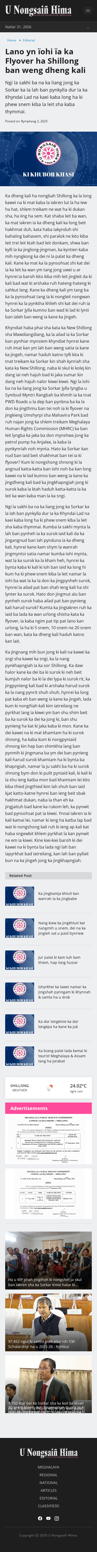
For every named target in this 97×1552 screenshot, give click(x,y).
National (49, 1482)
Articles (49, 1490)
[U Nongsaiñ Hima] (38, 10)
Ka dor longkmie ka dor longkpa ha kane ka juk (58, 1024)
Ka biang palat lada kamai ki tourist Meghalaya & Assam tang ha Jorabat (62, 1055)
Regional (48, 1474)
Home (11, 40)
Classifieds (48, 1505)
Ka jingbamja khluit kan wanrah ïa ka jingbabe (58, 896)
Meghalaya (48, 1467)
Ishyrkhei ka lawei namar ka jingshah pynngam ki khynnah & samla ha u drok (64, 992)
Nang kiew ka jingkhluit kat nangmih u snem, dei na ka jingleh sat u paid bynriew (62, 928)
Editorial (29, 40)
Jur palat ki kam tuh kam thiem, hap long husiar (59, 960)
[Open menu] (88, 10)
